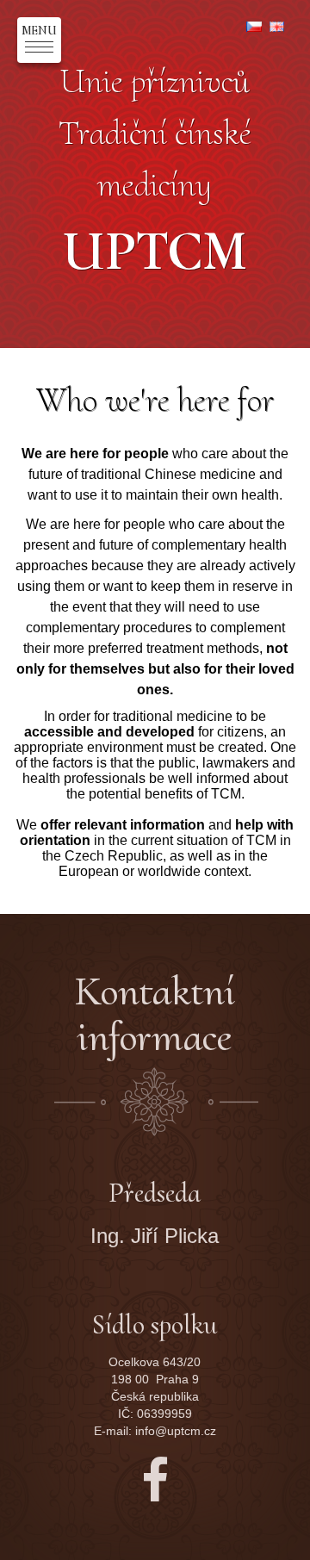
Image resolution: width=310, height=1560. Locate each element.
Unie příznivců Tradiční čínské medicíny (155, 169)
